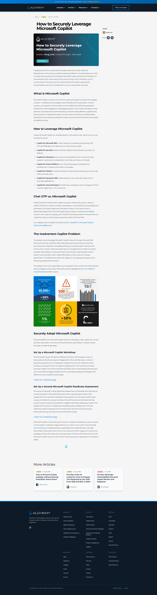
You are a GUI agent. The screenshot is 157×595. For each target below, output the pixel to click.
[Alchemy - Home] (36, 7)
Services (71, 7)
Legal (126, 588)
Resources (82, 7)
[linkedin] (112, 38)
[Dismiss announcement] (128, 2)
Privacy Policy (117, 588)
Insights (44, 17)
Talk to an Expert (121, 7)
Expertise (60, 7)
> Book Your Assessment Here (45, 417)
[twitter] (108, 38)
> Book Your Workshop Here (45, 380)
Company (94, 7)
